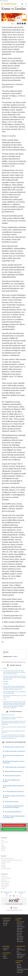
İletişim (3, 888)
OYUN (4, 699)
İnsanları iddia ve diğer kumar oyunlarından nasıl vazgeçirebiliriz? (14, 692)
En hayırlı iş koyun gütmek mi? (13, 811)
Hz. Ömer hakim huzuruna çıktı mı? (14, 791)
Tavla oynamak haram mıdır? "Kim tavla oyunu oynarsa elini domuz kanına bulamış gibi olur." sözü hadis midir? (14, 672)
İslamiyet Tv (5, 958)
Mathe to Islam (19, 939)
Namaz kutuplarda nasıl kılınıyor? (14, 771)
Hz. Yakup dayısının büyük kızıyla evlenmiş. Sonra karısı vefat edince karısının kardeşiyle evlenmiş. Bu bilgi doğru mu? (13, 736)
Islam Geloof (19, 933)
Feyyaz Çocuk (19, 957)
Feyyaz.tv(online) (20, 970)
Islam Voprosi (19, 923)
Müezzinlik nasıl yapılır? (8, 714)
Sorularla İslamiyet (6, 920)
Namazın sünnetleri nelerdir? (13, 775)
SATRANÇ (5, 681)
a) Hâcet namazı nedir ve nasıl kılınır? (15, 751)
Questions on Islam (20, 921)
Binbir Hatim (5, 923)
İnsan (2, 843)
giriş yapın (14, 662)
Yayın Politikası (5, 883)
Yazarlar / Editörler (6, 878)
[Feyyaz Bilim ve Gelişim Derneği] (14, 901)
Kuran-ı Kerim (5, 921)
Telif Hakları (4, 886)
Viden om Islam (20, 931)
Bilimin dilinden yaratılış (7, 858)
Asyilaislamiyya (20, 928)
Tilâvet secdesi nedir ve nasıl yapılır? (15, 767)
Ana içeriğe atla (4, 0)
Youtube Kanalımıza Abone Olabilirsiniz (14, 825)
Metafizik (3, 847)
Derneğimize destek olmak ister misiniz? (14, 904)
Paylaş (13, 23)
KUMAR (5, 668)
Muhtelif (3, 848)
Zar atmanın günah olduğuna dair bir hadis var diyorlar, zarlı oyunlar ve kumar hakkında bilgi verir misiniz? (14, 677)
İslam (2, 845)
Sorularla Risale (6, 948)
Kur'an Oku (19, 964)
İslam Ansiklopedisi (6, 868)
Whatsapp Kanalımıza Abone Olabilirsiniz (14, 829)
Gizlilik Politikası (5, 885)
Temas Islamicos (20, 936)
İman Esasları (4, 842)
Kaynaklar (3, 880)
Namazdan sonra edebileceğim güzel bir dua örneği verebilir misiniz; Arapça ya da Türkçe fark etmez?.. (13, 723)
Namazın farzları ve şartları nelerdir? (15, 747)
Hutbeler (3, 865)
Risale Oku (5, 949)
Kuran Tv (5, 956)
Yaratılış (3, 850)
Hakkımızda (4, 876)
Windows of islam (20, 938)
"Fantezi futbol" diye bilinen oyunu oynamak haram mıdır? (14, 696)
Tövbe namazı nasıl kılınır (12, 801)
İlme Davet (5, 925)
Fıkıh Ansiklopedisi (6, 861)
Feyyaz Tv (5, 954)
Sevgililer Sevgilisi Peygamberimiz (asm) (11, 860)
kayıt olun (22, 662)
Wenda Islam (19, 934)
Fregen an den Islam (21, 926)
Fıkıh (2, 840)
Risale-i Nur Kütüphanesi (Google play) (21, 950)
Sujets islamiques (20, 941)
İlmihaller (3, 867)
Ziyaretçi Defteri (5, 881)
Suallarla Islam (19, 925)
